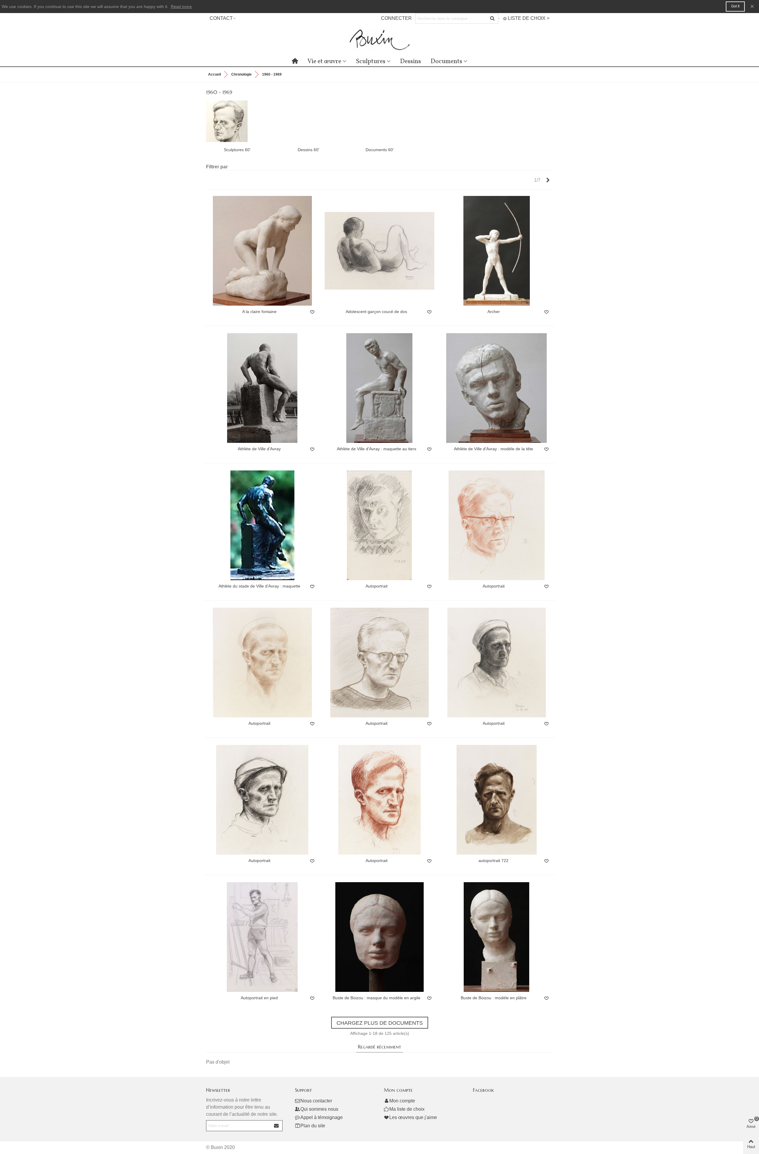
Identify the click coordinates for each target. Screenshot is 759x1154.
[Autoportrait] (379, 525)
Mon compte (402, 1100)
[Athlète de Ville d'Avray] (262, 388)
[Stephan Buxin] (379, 40)
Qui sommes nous (319, 1109)
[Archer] (496, 251)
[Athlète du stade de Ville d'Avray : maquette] (262, 525)
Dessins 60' (308, 149)
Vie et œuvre (324, 61)
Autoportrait (377, 586)
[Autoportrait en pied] (262, 937)
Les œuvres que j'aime (413, 1117)
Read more (181, 6)
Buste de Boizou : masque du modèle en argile (376, 997)
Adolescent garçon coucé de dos (376, 311)
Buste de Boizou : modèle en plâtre (494, 997)
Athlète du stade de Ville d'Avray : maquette (259, 586)
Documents (446, 61)
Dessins (410, 61)
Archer (493, 311)
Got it (735, 6)
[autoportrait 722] (496, 800)
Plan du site (312, 1125)
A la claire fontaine (259, 311)
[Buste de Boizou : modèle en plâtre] (496, 937)
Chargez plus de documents (380, 1023)
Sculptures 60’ (237, 149)
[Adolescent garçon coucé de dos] (379, 251)
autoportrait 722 (493, 860)
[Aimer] (312, 312)
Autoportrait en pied (259, 997)
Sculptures (370, 61)
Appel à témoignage (321, 1117)
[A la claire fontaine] (262, 251)
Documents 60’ (380, 149)
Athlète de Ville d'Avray (259, 448)
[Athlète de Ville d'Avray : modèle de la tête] (496, 388)
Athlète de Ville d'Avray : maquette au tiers (376, 448)
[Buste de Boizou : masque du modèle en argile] (379, 937)
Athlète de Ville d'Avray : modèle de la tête (493, 448)
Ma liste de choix (407, 1109)
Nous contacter (316, 1100)
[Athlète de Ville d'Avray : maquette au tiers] (379, 388)
